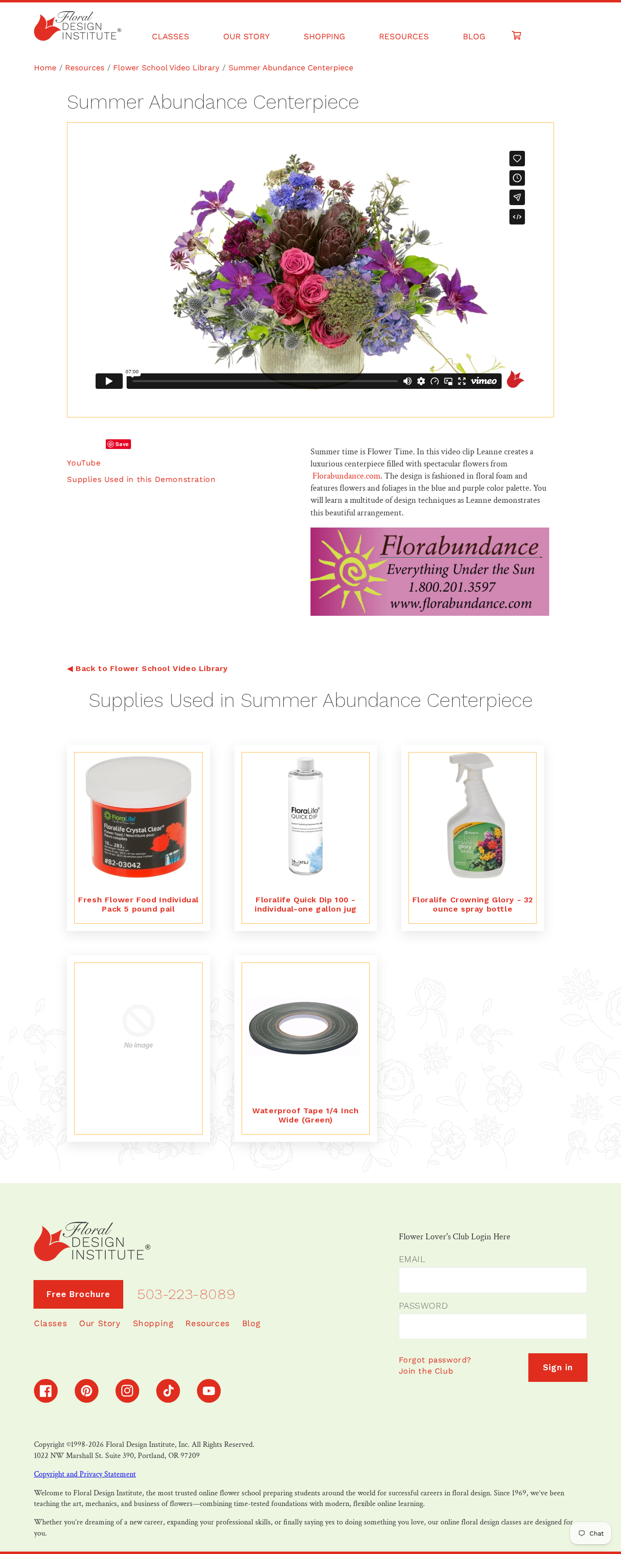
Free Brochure (78, 1294)
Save (122, 444)
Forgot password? (435, 1359)
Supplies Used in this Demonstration (141, 479)
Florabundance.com (346, 475)
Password (423, 1305)
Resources (84, 67)
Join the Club (426, 1371)
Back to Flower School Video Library (152, 668)
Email (412, 1259)
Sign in (558, 1367)
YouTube (83, 462)
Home (45, 67)
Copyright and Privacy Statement (85, 1474)
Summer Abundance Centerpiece (291, 67)
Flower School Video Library (166, 67)
